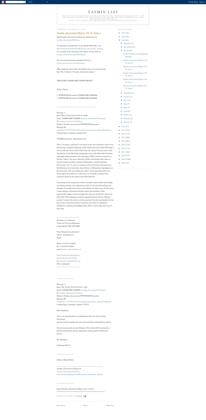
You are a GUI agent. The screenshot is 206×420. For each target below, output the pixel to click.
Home (86, 405)
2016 (123, 133)
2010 (123, 155)
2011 (123, 152)
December (128, 43)
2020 (123, 36)
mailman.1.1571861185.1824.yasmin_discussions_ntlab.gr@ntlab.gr (84, 301)
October (127, 50)
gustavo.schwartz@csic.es (71, 249)
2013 (123, 144)
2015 (123, 137)
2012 (123, 148)
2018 (123, 126)
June (126, 104)
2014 (123, 141)
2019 (123, 40)
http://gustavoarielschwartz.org (68, 261)
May (126, 107)
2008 (123, 163)
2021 (123, 33)
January (127, 122)
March (126, 114)
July (125, 100)
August (126, 96)
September (128, 93)
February (127, 118)
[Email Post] (84, 396)
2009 (123, 159)
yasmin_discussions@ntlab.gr (68, 40)
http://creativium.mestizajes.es (68, 255)
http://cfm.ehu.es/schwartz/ (67, 258)
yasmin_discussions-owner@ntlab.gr (71, 63)
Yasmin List (103, 11)
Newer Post (61, 405)
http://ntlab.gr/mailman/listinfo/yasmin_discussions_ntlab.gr (80, 48)
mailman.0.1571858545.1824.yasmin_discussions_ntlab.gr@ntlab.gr (84, 130)
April (126, 111)
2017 (123, 130)
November (128, 47)
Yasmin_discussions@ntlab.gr (68, 371)
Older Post (110, 405)
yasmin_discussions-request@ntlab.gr (71, 54)
